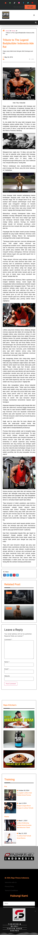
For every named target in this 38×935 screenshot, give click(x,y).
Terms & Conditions (11, 890)
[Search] (36, 22)
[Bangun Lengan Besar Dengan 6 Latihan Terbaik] (10, 807)
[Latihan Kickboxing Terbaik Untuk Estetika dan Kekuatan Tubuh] (10, 825)
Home (7, 30)
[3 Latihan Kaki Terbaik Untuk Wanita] (10, 837)
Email (6, 669)
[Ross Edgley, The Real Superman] (19, 613)
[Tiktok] (15, 3)
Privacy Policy (9, 886)
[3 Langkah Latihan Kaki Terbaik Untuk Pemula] (10, 795)
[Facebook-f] (23, 3)
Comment (8, 639)
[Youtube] (32, 3)
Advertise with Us (11, 882)
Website (7, 676)
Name (6, 662)
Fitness (13, 30)
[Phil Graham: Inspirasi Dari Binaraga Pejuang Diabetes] (19, 597)
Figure (9, 593)
